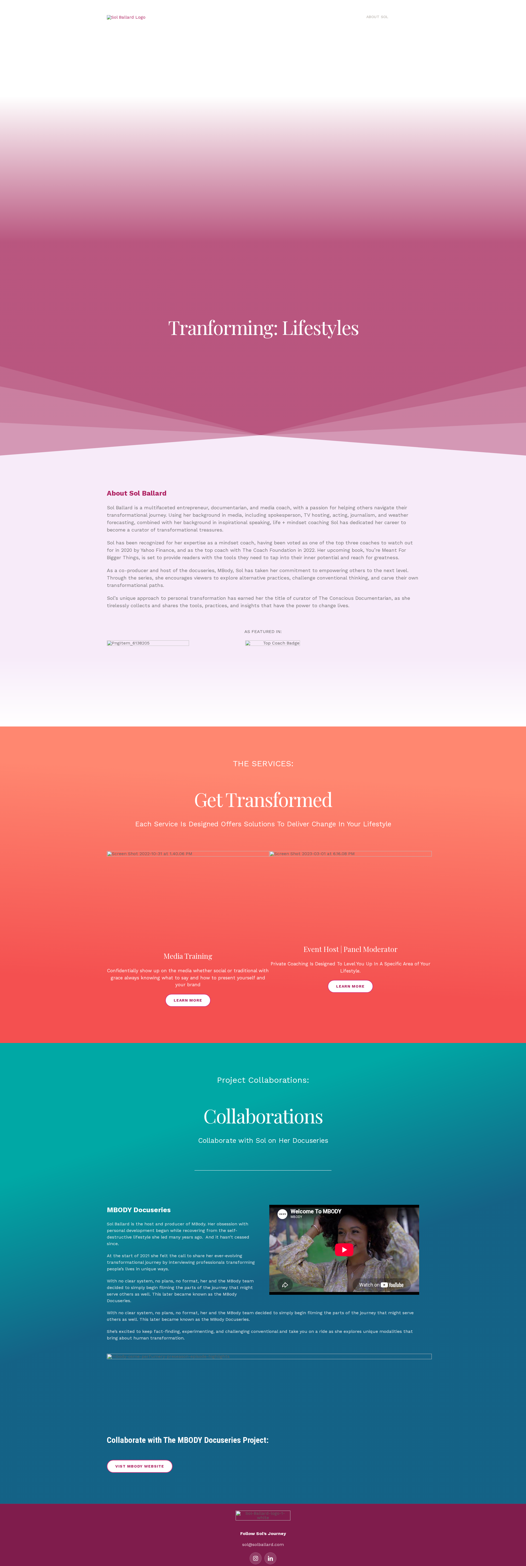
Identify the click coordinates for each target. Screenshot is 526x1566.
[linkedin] (270, 1558)
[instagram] (256, 1558)
